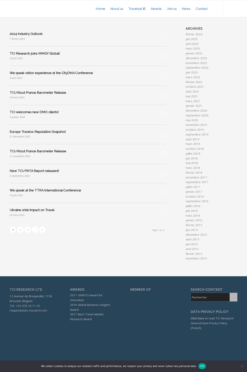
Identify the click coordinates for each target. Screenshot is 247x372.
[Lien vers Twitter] (229, 8)
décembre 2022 (196, 58)
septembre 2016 (197, 201)
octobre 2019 (195, 129)
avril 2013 (192, 249)
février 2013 (194, 254)
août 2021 (192, 91)
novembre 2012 (196, 258)
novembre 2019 (196, 125)
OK (202, 366)
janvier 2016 (194, 220)
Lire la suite (163, 37)
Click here (197, 318)
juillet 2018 (193, 153)
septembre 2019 (197, 134)
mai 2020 (192, 120)
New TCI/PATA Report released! (34, 171)
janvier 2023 (194, 53)
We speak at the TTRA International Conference (45, 190)
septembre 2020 (197, 115)
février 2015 (194, 225)
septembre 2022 (197, 67)
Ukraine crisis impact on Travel (32, 210)
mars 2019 (193, 144)
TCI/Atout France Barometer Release (38, 92)
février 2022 (194, 82)
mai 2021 (192, 96)
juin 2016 (192, 211)
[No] (242, 366)
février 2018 (194, 172)
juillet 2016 (193, 206)
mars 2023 (193, 48)
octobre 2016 (195, 196)
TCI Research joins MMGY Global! (35, 53)
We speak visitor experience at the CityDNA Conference (51, 73)
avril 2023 (192, 44)
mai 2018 (192, 163)
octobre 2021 (195, 86)
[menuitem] (100, 8)
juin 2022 (192, 72)
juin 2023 (192, 39)
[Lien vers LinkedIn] (234, 8)
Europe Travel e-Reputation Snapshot (38, 132)
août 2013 (192, 239)
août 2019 (192, 139)
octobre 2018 (195, 149)
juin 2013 (192, 244)
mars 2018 (193, 168)
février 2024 (194, 34)
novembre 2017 (196, 177)
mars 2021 (193, 101)
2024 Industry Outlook (26, 34)
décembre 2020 (196, 110)
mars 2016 (193, 215)
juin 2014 (192, 230)
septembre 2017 (197, 182)
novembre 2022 (196, 63)
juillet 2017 (193, 187)
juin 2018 (192, 158)
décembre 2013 (196, 234)
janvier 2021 (194, 106)
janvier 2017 (194, 192)
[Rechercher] (214, 8)
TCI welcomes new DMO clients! (34, 112)
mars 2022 (193, 77)
